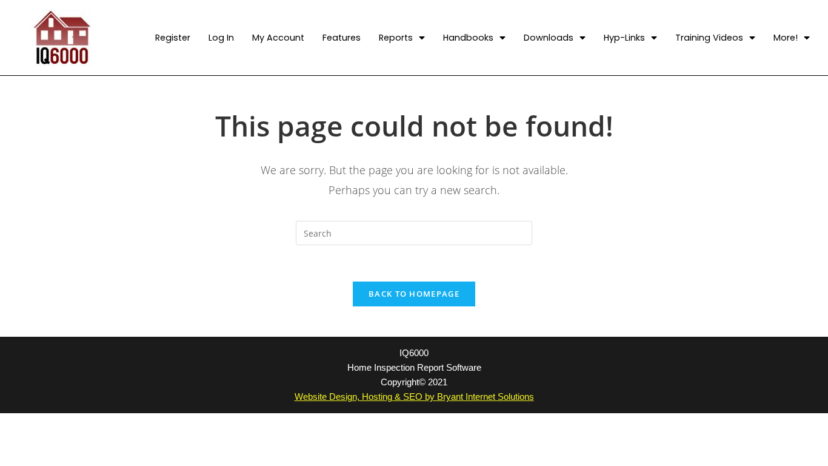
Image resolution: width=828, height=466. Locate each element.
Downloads (548, 38)
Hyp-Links (624, 38)
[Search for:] (414, 232)
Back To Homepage (414, 293)
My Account (278, 38)
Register (172, 38)
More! (785, 38)
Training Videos (709, 38)
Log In (221, 38)
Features (341, 38)
